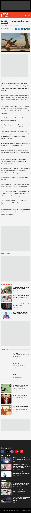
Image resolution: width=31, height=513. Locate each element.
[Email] (25, 29)
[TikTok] (12, 451)
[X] (19, 29)
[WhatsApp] (28, 29)
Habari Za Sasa (5, 285)
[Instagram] (21, 451)
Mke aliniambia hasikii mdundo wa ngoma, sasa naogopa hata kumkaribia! (21, 491)
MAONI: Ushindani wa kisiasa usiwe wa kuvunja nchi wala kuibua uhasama (21, 499)
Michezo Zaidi (5, 253)
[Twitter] (7, 451)
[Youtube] (17, 451)
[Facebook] (16, 29)
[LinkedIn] (22, 29)
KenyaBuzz (4, 350)
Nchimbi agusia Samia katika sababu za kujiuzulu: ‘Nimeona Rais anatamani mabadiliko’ (21, 466)
